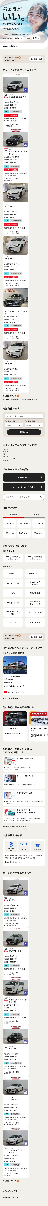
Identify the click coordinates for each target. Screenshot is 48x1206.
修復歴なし (13, 588)
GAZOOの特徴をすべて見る (13, 842)
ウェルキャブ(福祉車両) (35, 598)
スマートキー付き (35, 628)
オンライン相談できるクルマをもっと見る (19, 415)
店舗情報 (7, 698)
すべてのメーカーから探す (24, 502)
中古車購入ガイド (11, 877)
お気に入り (24, 13)
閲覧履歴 (33, 13)
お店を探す (15, 13)
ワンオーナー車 (13, 618)
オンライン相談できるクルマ (13, 701)
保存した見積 (42, 13)
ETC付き (13, 637)
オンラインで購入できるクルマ (13, 573)
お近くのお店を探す (11, 713)
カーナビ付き (35, 637)
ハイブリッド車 (13, 598)
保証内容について (9, 411)
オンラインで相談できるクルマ (35, 573)
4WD (13, 608)
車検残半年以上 (35, 588)
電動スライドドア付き (13, 627)
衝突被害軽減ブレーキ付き (35, 618)
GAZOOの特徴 (8, 61)
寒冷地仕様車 (35, 608)
